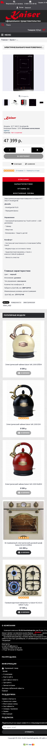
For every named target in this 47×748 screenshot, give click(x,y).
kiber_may (7, 305)
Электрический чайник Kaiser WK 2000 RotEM (23, 484)
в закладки (18, 164)
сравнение (31, 164)
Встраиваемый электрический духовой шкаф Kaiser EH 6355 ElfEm (23, 544)
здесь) (6, 130)
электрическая (29, 302)
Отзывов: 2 (20, 170)
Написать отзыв (33, 170)
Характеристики (23, 184)
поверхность (16, 302)
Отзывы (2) (24, 188)
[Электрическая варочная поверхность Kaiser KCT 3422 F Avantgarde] (7, 101)
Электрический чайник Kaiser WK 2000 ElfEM (23, 365)
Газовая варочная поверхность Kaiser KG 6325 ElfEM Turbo (23, 604)
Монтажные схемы (23, 193)
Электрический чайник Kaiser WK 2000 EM (23, 424)
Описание (23, 179)
